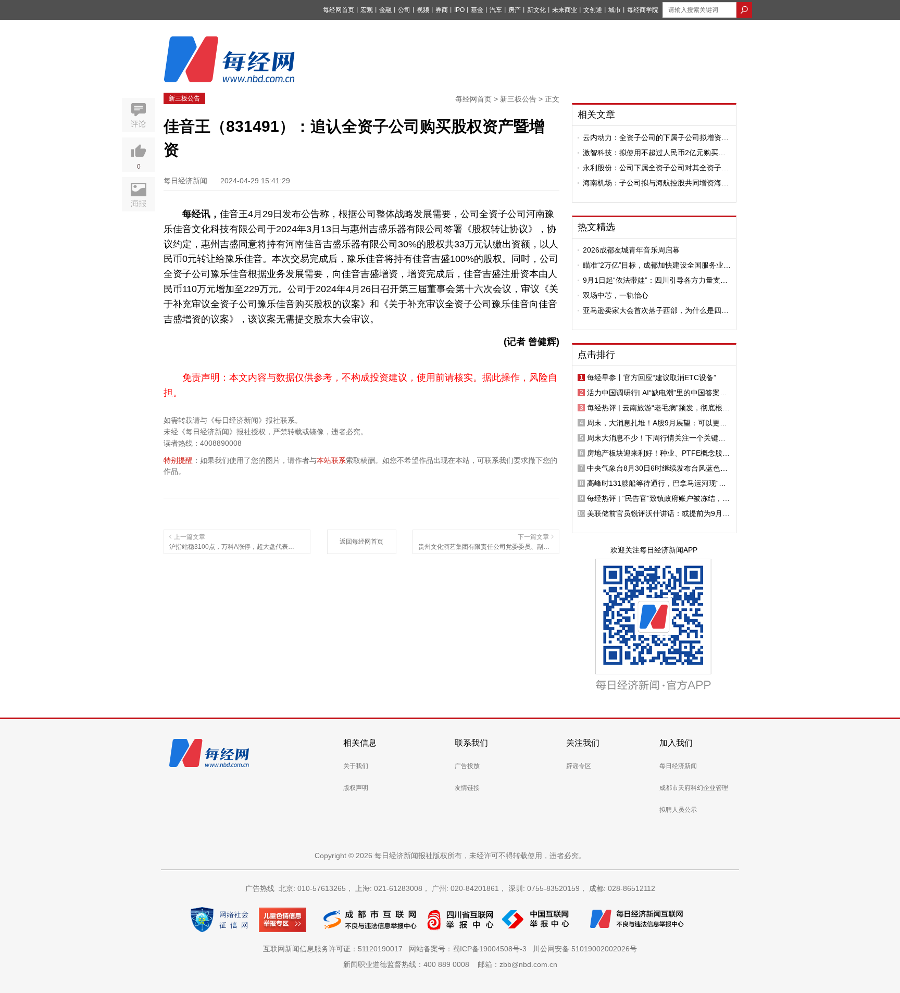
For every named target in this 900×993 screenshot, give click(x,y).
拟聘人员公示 (678, 809)
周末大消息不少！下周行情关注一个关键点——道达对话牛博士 (656, 438)
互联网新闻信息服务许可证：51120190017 (335, 949)
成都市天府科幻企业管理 (693, 787)
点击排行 (596, 354)
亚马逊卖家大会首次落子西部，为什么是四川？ (652, 310)
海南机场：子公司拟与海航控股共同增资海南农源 (656, 182)
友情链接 (467, 787)
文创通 (592, 10)
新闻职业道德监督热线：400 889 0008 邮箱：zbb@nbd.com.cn (450, 964)
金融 (385, 10)
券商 (441, 10)
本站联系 (331, 460)
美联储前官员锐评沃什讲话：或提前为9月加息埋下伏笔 (658, 513)
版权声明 (355, 787)
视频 (423, 10)
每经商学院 (642, 10)
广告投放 (467, 766)
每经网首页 (338, 10)
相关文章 (596, 114)
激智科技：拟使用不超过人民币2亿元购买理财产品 (654, 152)
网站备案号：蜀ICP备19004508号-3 (470, 949)
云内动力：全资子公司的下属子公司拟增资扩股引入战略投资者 (656, 137)
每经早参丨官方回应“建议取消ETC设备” (651, 377)
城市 (614, 10)
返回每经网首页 (361, 541)
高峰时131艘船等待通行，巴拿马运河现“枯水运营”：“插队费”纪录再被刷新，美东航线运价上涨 (656, 483)
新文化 (536, 10)
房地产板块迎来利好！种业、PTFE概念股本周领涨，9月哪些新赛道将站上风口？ (658, 453)
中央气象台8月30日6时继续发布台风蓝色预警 (657, 468)
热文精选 (596, 227)
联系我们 (471, 742)
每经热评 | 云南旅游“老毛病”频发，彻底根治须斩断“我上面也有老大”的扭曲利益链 (658, 407)
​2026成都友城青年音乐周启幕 (631, 250)
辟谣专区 (578, 766)
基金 (477, 10)
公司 (404, 10)
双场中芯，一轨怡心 (615, 295)
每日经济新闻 (678, 766)
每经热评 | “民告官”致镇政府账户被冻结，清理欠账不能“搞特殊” (658, 498)
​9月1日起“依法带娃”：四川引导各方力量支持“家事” (655, 280)
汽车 (496, 10)
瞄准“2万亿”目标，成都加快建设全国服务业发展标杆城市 (657, 265)
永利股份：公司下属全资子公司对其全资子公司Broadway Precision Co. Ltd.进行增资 (656, 167)
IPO (459, 10)
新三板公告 (184, 98)
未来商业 (564, 10)
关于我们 (355, 766)
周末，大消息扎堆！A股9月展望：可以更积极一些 (657, 422)
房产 (514, 10)
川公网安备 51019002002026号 (585, 949)
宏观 (366, 10)
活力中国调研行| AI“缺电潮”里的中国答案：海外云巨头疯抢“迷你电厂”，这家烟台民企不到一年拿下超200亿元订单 (659, 392)
